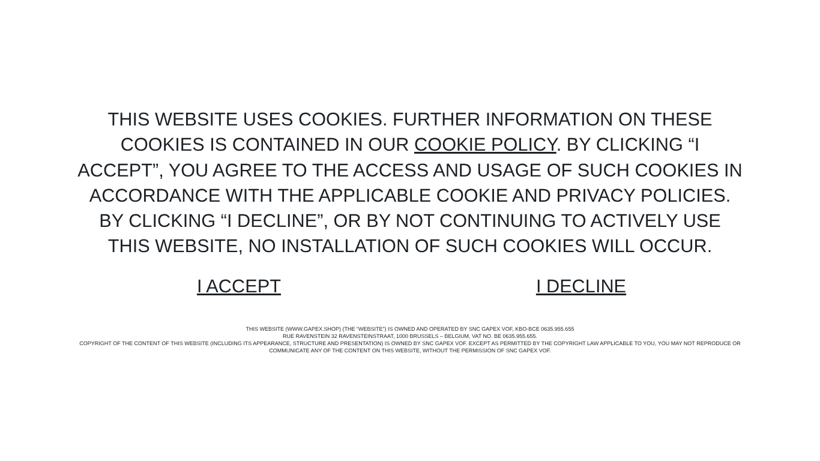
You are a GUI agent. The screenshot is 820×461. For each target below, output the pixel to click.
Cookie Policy (485, 144)
